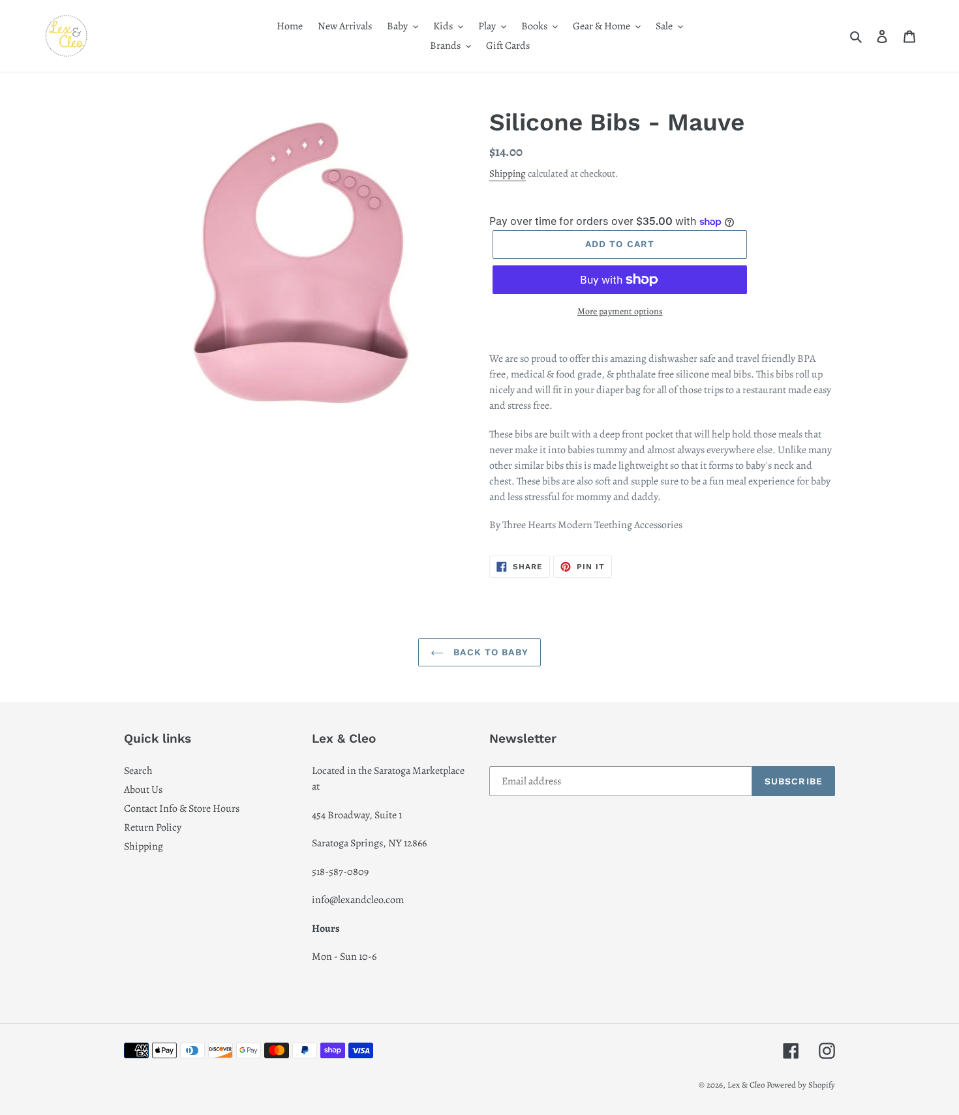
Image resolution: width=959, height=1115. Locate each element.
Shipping (507, 173)
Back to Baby (489, 652)
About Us (143, 789)
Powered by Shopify (801, 1084)
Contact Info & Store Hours (181, 808)
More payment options (620, 311)
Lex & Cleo (746, 1084)
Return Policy (152, 827)
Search (138, 771)
